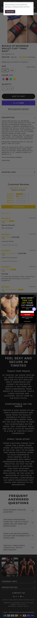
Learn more (10, 12)
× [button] (32, 4)
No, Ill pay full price (27, 321)
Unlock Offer (27, 314)
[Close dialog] (35, 296)
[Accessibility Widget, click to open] (34, 309)
